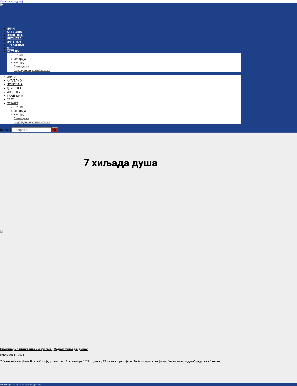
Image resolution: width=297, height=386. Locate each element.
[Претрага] (55, 129)
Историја (20, 59)
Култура (19, 62)
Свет (10, 48)
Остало (13, 51)
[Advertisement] (120, 200)
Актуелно (14, 32)
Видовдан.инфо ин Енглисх (32, 70)
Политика (15, 35)
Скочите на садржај (11, 1)
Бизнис (18, 55)
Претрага (5, 129)
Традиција (16, 45)
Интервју (14, 41)
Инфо (11, 28)
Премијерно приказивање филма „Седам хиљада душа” (44, 349)
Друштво (14, 38)
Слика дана (21, 66)
